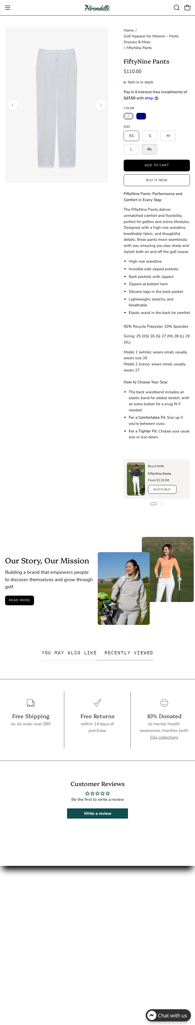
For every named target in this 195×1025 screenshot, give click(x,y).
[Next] (101, 105)
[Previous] (13, 105)
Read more (19, 600)
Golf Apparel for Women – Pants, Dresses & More (151, 39)
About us (111, 925)
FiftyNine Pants (159, 473)
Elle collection (163, 737)
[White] (128, 116)
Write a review (97, 813)
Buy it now (157, 180)
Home (129, 30)
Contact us (113, 934)
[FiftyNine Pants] (136, 478)
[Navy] (141, 116)
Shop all (110, 916)
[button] (176, 7)
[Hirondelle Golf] (97, 8)
